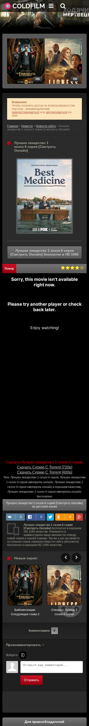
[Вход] (22, 655)
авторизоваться (56, 112)
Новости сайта (46, 126)
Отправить (31, 680)
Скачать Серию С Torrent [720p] (44, 467)
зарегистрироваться (25, 112)
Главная (12, 126)
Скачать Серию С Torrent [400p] (44, 472)
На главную (25, 6)
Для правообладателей (44, 722)
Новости (27, 126)
